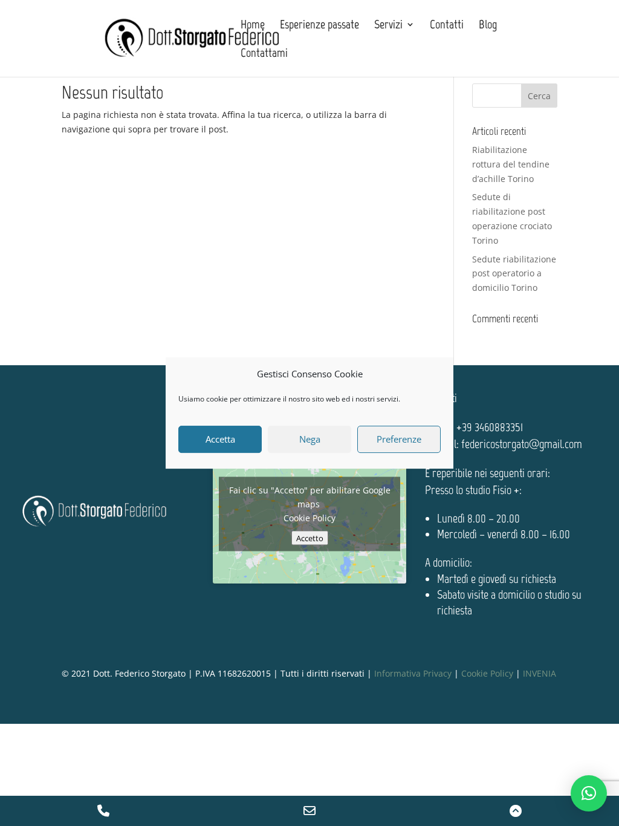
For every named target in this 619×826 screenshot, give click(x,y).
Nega (309, 439)
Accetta (220, 439)
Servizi (388, 25)
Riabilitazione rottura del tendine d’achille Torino (510, 164)
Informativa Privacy (413, 673)
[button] (589, 793)
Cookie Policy (309, 517)
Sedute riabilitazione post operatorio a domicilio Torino (514, 273)
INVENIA (539, 673)
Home (253, 25)
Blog (488, 25)
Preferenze (399, 439)
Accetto (309, 537)
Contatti (447, 25)
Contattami (264, 54)
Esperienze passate (319, 25)
